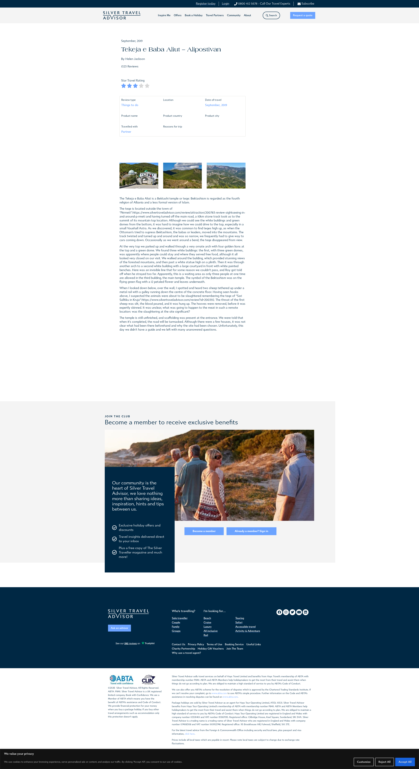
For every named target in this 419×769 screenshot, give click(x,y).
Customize (364, 762)
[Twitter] (292, 612)
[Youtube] (299, 612)
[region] (209, 759)
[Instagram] (286, 612)
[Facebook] (279, 612)
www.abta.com (219, 693)
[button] (164, 15)
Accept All (405, 762)
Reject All (384, 762)
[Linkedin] (306, 612)
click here (190, 734)
